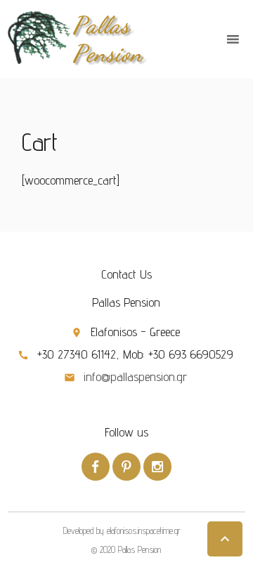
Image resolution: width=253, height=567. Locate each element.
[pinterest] (126, 467)
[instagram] (157, 467)
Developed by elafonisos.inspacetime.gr (122, 530)
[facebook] (96, 467)
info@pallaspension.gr (135, 376)
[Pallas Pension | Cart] (78, 39)
